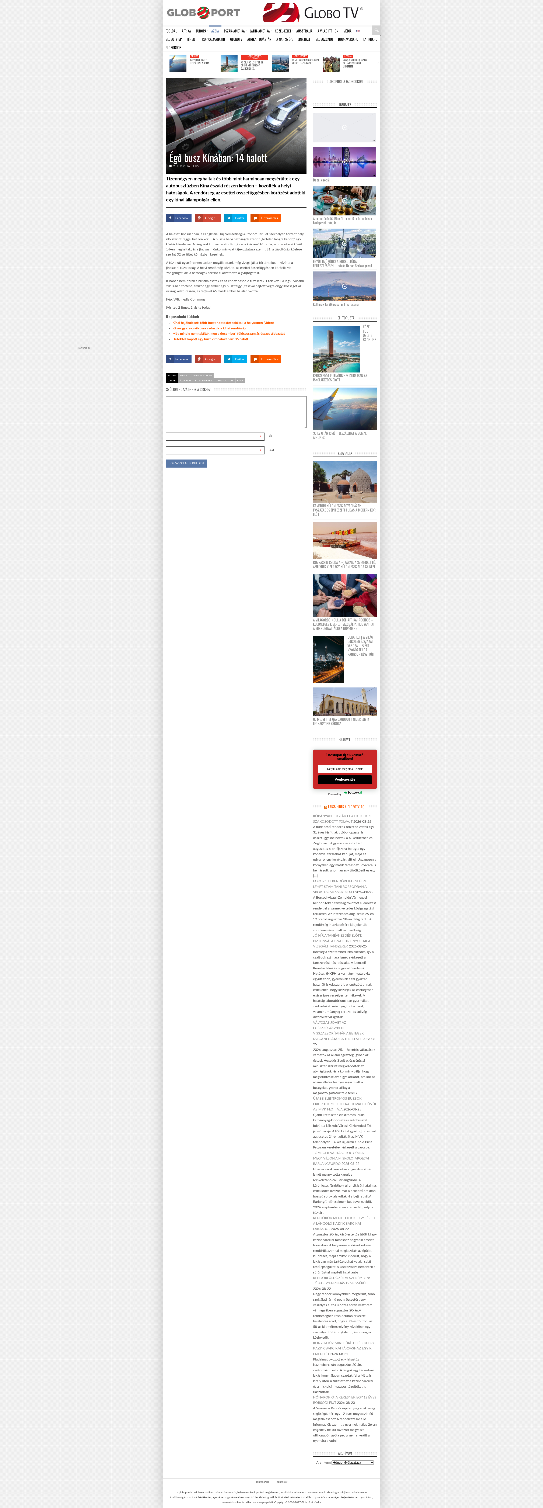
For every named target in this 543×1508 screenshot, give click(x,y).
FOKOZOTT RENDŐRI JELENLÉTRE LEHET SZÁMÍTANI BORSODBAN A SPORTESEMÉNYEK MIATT (340, 887)
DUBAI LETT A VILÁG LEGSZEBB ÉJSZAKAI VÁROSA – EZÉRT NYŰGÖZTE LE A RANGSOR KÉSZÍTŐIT (361, 646)
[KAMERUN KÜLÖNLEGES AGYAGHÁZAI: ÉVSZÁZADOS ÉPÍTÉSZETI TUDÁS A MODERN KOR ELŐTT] (346, 481)
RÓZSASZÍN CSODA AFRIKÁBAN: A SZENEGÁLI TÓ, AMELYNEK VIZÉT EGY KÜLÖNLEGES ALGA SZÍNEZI (344, 564)
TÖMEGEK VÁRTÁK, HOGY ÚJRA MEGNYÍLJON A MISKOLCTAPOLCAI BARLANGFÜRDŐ (341, 1158)
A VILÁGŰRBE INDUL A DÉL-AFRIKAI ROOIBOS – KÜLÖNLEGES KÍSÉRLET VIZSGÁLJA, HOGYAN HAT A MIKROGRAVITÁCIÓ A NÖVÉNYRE (344, 624)
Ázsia (183, 375)
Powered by (298, 347)
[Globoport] (203, 12)
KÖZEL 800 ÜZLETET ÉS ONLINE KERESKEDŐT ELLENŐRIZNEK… (252, 65)
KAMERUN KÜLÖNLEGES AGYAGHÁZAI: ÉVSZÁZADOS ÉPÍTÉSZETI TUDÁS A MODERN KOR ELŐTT (344, 510)
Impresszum (262, 1481)
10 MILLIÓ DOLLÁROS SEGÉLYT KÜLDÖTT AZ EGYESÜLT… (305, 62)
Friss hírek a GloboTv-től (347, 806)
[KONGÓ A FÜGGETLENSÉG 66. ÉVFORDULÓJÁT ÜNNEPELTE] (331, 63)
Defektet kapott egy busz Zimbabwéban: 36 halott (210, 339)
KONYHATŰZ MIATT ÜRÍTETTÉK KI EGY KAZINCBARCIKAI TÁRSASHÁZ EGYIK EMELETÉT (343, 1348)
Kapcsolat (282, 1481)
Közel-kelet (300, 56)
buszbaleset (203, 380)
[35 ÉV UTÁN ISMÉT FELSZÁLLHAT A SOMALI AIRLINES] (177, 63)
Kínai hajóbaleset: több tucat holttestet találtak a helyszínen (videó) (223, 323)
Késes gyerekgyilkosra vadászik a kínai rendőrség (209, 328)
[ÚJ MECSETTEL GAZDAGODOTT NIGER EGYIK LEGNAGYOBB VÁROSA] (346, 701)
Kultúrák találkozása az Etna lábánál (336, 304)
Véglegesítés (345, 779)
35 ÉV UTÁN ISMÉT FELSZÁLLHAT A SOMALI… (201, 62)
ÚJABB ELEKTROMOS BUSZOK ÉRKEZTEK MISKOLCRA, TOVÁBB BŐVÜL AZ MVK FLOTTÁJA (345, 1104)
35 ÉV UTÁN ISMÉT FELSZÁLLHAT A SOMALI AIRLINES (340, 435)
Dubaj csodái (321, 180)
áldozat (185, 380)
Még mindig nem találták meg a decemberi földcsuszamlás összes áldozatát (228, 333)
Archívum (323, 1462)
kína (240, 380)
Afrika (194, 56)
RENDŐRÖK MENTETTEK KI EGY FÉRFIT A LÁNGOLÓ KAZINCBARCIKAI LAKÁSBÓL (344, 1223)
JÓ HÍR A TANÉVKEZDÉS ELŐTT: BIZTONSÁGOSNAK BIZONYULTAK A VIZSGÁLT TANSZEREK (341, 941)
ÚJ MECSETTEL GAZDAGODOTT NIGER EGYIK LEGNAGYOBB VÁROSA (341, 721)
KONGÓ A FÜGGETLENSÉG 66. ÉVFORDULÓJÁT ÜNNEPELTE (355, 63)
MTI (175, 166)
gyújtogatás (225, 380)
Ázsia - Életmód (201, 375)
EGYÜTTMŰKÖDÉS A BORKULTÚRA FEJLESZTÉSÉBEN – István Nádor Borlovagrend (342, 263)
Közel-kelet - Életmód (254, 57)
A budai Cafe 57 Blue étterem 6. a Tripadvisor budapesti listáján (342, 220)
